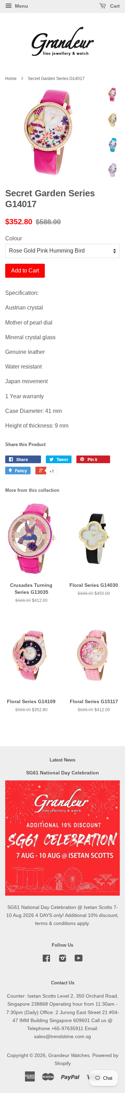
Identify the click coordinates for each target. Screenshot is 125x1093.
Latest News (62, 760)
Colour (13, 238)
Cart (114, 6)
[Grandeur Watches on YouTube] (79, 959)
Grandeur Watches (69, 1055)
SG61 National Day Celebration (62, 772)
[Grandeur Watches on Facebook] (46, 959)
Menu (21, 6)
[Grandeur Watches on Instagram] (62, 959)
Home (11, 78)
